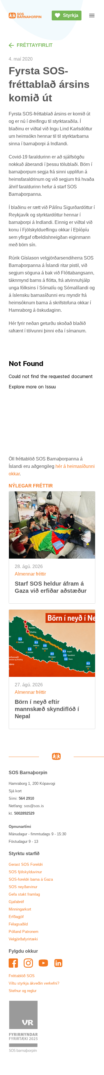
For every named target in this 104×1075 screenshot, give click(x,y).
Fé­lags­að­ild (18, 924)
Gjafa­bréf (16, 902)
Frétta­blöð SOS (22, 976)
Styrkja (70, 15)
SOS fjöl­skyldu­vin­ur (25, 872)
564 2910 (26, 798)
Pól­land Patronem (23, 931)
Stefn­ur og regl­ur (22, 991)
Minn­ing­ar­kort (20, 909)
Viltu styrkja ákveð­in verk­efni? (34, 983)
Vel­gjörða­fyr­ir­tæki (23, 939)
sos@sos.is (34, 806)
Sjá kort (15, 791)
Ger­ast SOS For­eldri (26, 864)
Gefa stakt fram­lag (24, 894)
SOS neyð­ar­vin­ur (23, 887)
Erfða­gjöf (16, 917)
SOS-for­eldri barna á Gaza (31, 879)
